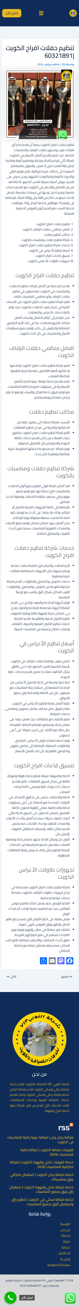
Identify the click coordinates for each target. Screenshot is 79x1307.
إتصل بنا (65, 1259)
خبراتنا (66, 1241)
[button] (41, 13)
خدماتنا (65, 1235)
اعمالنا (66, 1247)
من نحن (65, 1230)
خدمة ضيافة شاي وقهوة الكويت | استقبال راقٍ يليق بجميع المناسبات (41, 1189)
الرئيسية (65, 1224)
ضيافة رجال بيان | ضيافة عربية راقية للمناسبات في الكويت (40, 1139)
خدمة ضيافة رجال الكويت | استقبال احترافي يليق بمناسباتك (42, 1176)
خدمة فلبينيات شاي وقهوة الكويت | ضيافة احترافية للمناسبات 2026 (42, 1164)
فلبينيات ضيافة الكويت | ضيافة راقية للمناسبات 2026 (47, 1152)
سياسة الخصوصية (58, 1265)
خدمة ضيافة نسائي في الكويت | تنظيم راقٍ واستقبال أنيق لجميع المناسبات (43, 1201)
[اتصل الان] (10, 1298)
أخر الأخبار (64, 1253)
